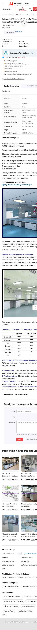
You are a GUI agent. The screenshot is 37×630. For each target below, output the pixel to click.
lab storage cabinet (8, 561)
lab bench (5, 558)
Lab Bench (27, 15)
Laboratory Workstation (11, 586)
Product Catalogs (31, 553)
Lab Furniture (18, 15)
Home (3, 15)
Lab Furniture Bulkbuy (25, 611)
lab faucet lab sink (8, 565)
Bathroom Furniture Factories (13, 601)
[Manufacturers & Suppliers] (18, 4)
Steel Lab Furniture (28, 606)
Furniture (10, 15)
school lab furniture (27, 558)
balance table (25, 561)
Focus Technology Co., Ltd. (26, 622)
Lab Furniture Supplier (11, 606)
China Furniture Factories (12, 596)
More (4, 615)
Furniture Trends (9, 611)
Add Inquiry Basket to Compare (14, 79)
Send (19, 439)
